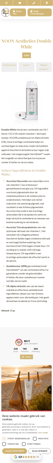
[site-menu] (6, 3)
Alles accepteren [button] (15, 451)
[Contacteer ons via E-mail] (20, 3)
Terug (25, 65)
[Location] (47, 3)
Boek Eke (17, 12)
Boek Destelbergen (37, 12)
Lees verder (43, 432)
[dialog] (26, 437)
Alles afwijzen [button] (39, 451)
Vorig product (10, 65)
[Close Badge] (40, 454)
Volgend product (43, 67)
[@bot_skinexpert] (19, 342)
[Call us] (34, 3)
